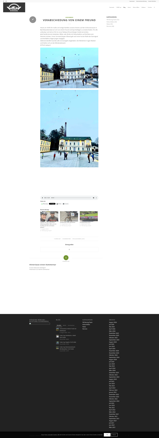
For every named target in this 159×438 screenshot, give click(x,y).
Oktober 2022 (113, 399)
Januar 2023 (112, 392)
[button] (69, 68)
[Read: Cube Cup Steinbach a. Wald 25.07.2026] (57, 336)
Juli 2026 (111, 324)
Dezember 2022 (114, 394)
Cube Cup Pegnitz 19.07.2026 (68, 342)
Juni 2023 (112, 383)
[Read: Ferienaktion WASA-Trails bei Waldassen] (57, 329)
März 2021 (112, 427)
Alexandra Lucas (79, 239)
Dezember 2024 (114, 351)
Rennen (109, 26)
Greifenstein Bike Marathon (67, 222)
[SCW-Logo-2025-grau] (14, 7)
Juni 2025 (112, 346)
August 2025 (113, 342)
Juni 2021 (112, 425)
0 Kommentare (66, 239)
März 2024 (112, 370)
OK (107, 434)
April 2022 (112, 410)
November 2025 (114, 335)
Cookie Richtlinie (152, 1)
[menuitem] (132, 1)
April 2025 (112, 348)
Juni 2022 (112, 405)
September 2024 (114, 357)
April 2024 (112, 368)
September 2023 (114, 377)
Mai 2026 (112, 327)
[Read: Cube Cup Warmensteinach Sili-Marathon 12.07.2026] (57, 347)
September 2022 (114, 401)
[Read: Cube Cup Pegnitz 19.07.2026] (57, 342)
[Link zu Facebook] (3, 1)
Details (114, 434)
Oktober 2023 (113, 375)
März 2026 (112, 331)
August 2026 (113, 322)
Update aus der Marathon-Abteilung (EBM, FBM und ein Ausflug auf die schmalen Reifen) (48, 225)
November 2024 (114, 353)
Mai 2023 (112, 386)
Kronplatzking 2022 (85, 222)
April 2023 (112, 388)
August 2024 (113, 359)
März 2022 (112, 412)
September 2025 (114, 340)
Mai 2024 (112, 366)
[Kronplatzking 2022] (89, 216)
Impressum (132, 1)
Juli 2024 (111, 362)
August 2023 (113, 379)
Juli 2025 (111, 344)
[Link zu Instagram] (6, 1)
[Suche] (154, 7)
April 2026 (112, 329)
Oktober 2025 (113, 338)
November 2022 (114, 397)
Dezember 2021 (114, 414)
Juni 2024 (112, 364)
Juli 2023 (111, 381)
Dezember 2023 (114, 373)
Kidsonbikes (69, 17)
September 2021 (114, 418)
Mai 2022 (112, 408)
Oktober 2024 (113, 355)
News (108, 24)
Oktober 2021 (113, 416)
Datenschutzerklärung (141, 1)
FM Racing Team (112, 20)
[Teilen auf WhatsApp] (69, 249)
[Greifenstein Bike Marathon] (69, 216)
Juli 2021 (111, 423)
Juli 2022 (111, 403)
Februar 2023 (113, 390)
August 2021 (113, 421)
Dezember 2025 (114, 333)
